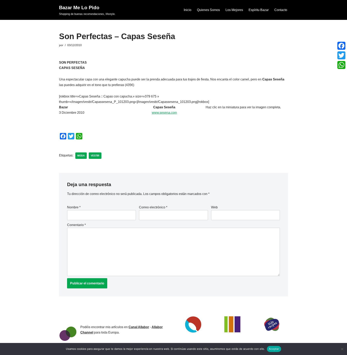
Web (214, 207)
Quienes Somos (208, 10)
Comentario (76, 225)
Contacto (280, 10)
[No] (342, 349)
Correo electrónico (153, 207)
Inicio (187, 10)
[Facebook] (341, 46)
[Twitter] (341, 55)
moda (81, 155)
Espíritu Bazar (259, 10)
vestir (95, 155)
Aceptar (274, 348)
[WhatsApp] (341, 65)
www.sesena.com (164, 112)
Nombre (74, 207)
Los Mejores (234, 10)
